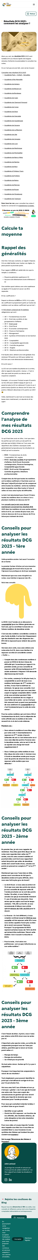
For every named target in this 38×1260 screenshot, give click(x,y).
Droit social (13, 324)
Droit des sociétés (17, 460)
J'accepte (17, 1239)
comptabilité (6, 624)
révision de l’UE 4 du (19, 908)
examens (14, 1134)
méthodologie (6, 569)
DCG (21, 383)
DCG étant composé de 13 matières (16, 310)
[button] (13, 72)
